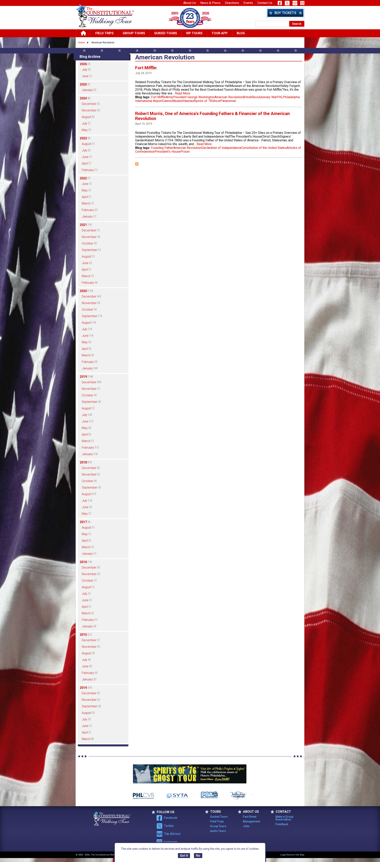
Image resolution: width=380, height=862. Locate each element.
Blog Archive (90, 56)
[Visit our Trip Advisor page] (295, 3)
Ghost (216, 101)
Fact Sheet (249, 816)
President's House (167, 151)
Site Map (299, 854)
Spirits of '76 (203, 101)
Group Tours (134, 33)
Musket (177, 101)
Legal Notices (287, 854)
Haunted (188, 101)
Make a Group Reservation (284, 818)
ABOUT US (251, 811)
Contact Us (264, 3)
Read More (182, 93)
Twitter (169, 826)
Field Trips (104, 33)
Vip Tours (194, 33)
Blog (241, 33)
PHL (280, 97)
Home (81, 42)
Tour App (220, 33)
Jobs (246, 826)
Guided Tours (165, 33)
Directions (232, 3)
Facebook (170, 818)
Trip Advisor (172, 834)
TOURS (215, 811)
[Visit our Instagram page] (302, 3)
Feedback (282, 824)
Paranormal (228, 101)
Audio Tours (218, 831)
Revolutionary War (264, 97)
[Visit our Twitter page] (287, 3)
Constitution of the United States (264, 148)
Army (169, 97)
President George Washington (194, 97)
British (247, 97)
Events (248, 3)
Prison (185, 151)
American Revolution (229, 97)
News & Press (210, 3)
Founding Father (162, 148)
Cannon (167, 101)
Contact (283, 811)
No (198, 855)
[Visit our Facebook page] (280, 3)
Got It (184, 855)
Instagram (171, 842)
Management (251, 821)
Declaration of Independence (221, 148)
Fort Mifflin (146, 67)
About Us (189, 3)
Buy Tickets (285, 13)
